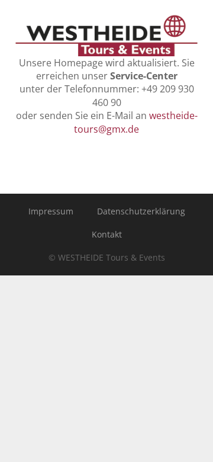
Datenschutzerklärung (141, 211)
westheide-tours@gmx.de (136, 122)
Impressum (50, 211)
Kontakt (107, 234)
